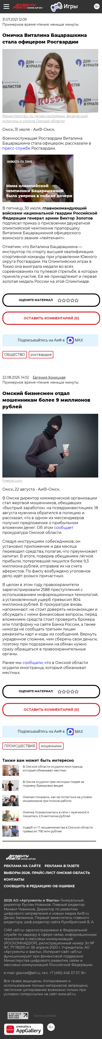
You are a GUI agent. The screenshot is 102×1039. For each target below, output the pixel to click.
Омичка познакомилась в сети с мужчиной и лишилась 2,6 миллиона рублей (56, 814)
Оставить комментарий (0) (51, 318)
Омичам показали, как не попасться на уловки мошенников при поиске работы (57, 799)
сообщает (64, 527)
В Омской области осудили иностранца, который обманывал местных (53, 768)
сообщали (33, 662)
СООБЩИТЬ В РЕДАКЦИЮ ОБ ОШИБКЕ (39, 886)
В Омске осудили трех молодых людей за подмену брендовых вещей (53, 783)
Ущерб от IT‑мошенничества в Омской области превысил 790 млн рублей (58, 829)
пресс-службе (16, 148)
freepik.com (12, 480)
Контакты (14, 879)
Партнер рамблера (44, 1015)
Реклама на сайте (22, 866)
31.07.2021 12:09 (14, 19)
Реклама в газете (62, 866)
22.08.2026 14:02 (15, 377)
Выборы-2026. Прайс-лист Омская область (47, 873)
